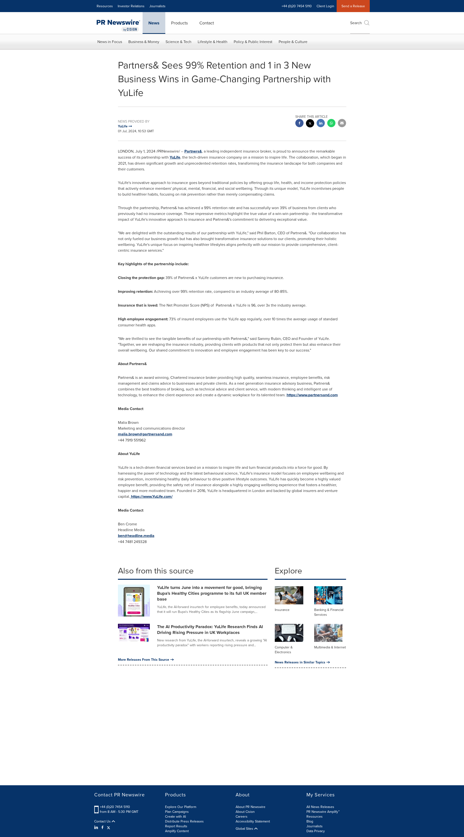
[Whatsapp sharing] (331, 123)
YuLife (175, 157)
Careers (241, 816)
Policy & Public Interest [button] (253, 41)
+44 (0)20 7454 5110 (115, 806)
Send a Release (353, 6)
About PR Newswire (250, 806)
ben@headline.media (136, 535)
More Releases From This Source (143, 659)
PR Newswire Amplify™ (323, 811)
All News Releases (320, 806)
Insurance (282, 609)
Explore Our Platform (180, 806)
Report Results (176, 826)
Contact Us (103, 821)
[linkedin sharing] (321, 123)
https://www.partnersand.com (312, 395)
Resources (105, 6)
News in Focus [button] (109, 41)
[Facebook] (102, 827)
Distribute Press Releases (184, 821)
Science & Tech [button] (178, 41)
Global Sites (245, 828)
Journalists (157, 6)
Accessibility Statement (253, 821)
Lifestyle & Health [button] (212, 41)
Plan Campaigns (177, 811)
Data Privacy (315, 831)
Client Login (325, 6)
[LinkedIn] (96, 827)
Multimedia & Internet (330, 647)
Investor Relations (131, 6)
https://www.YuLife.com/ (152, 496)
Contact (206, 23)
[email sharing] (342, 123)
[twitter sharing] (310, 124)
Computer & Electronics (284, 649)
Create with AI (175, 816)
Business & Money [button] (143, 41)
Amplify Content (177, 831)
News (154, 23)
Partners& (193, 151)
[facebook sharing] (299, 123)
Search (356, 22)
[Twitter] (108, 827)
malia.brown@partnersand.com (145, 434)
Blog (309, 821)
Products (179, 23)
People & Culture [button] (293, 41)
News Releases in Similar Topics (300, 662)
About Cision (245, 811)
